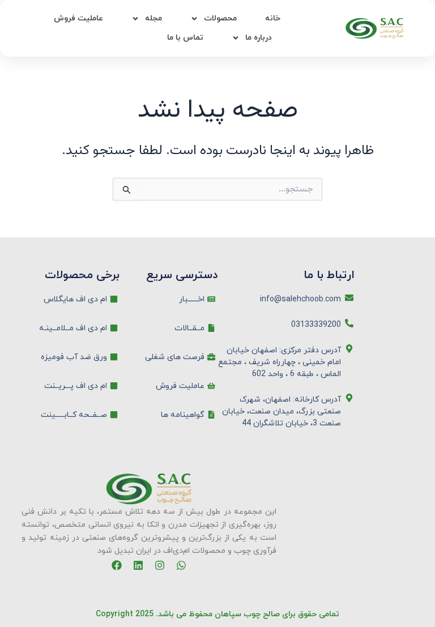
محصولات (220, 18)
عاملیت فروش (78, 18)
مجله (153, 18)
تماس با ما (185, 37)
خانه (272, 18)
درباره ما (258, 37)
